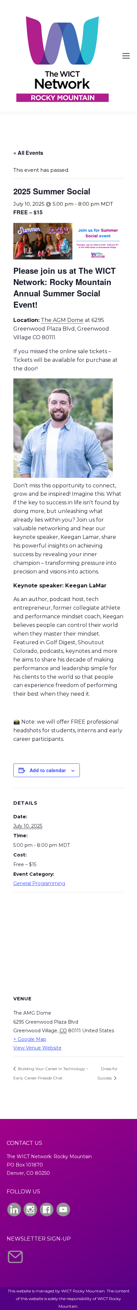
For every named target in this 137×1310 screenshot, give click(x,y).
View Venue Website (37, 1048)
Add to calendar (48, 770)
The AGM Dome (62, 320)
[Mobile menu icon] (126, 55)
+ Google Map (29, 1039)
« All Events (28, 152)
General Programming (39, 883)
